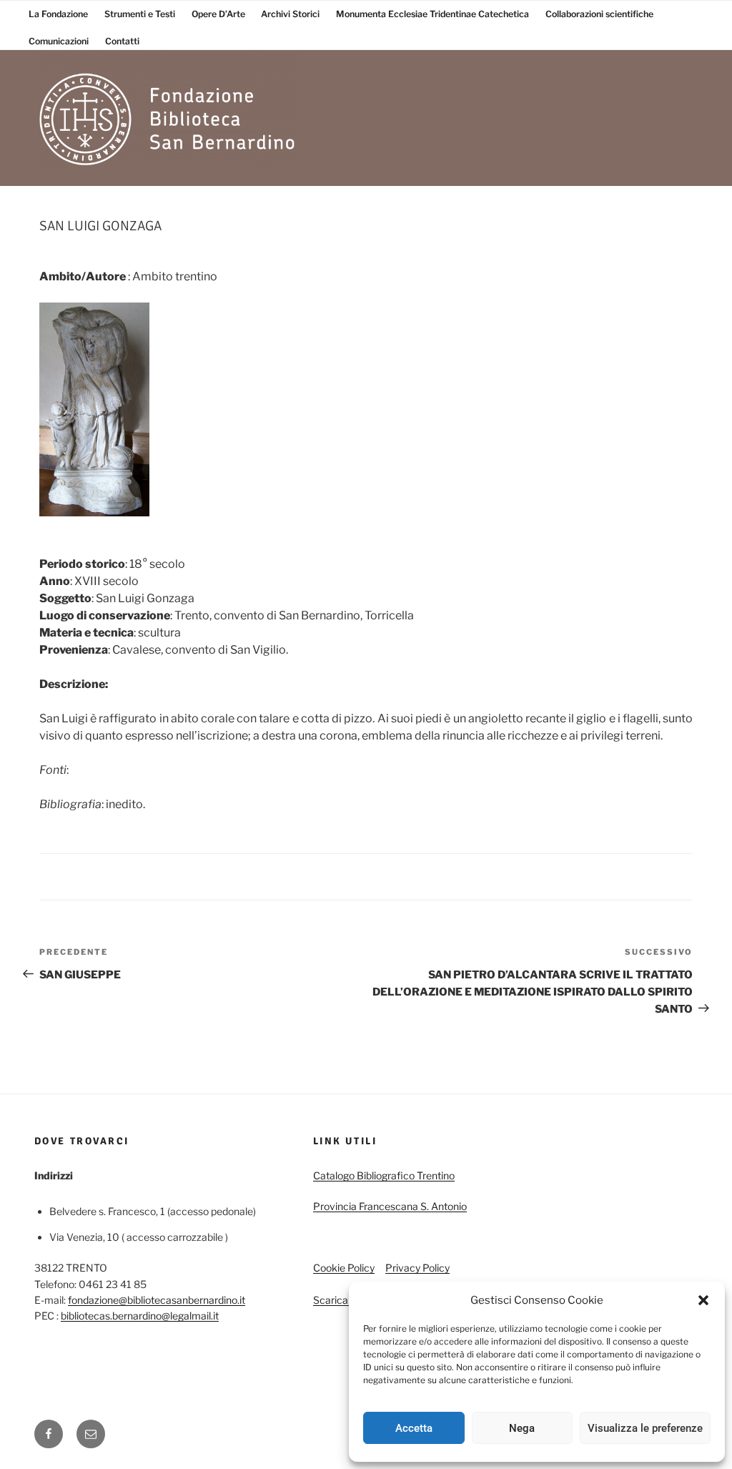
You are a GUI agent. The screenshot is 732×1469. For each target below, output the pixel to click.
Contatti (122, 41)
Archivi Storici (290, 14)
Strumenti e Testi (139, 14)
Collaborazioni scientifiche (599, 14)
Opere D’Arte (218, 14)
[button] (703, 1300)
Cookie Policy (344, 1268)
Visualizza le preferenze (645, 1428)
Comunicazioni (59, 41)
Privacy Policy (417, 1268)
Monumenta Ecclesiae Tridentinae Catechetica (432, 14)
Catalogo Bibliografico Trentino (384, 1175)
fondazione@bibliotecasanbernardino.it (156, 1300)
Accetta (413, 1428)
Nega (522, 1428)
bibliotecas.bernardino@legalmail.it (140, 1316)
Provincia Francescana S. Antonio (390, 1206)
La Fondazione (58, 14)
